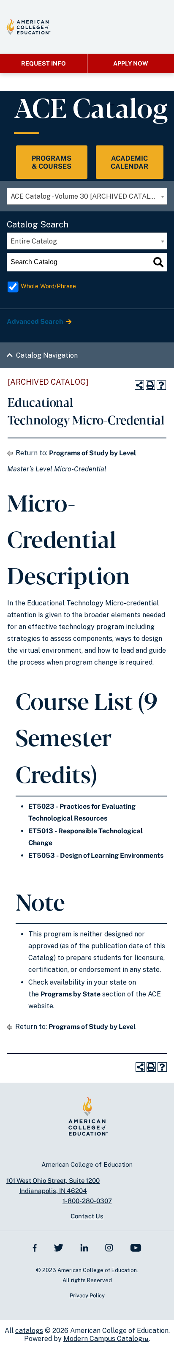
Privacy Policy (87, 1295)
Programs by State (71, 994)
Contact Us (87, 1216)
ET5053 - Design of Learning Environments (95, 855)
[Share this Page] (139, 385)
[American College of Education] (28, 27)
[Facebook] (35, 1247)
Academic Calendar (129, 162)
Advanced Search (35, 321)
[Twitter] (58, 1247)
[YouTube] (135, 1247)
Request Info (43, 63)
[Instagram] (109, 1247)
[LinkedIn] (84, 1247)
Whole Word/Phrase (48, 286)
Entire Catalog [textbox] (34, 241)
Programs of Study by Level (92, 453)
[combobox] (87, 196)
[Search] (158, 262)
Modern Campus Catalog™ (106, 1339)
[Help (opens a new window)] (161, 385)
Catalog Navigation (47, 355)
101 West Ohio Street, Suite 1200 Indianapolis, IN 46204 (53, 1185)
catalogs (29, 1331)
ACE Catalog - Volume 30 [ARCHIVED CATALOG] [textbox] (86, 196)
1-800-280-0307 (87, 1200)
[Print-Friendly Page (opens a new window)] (150, 385)
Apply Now (130, 63)
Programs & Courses (51, 162)
